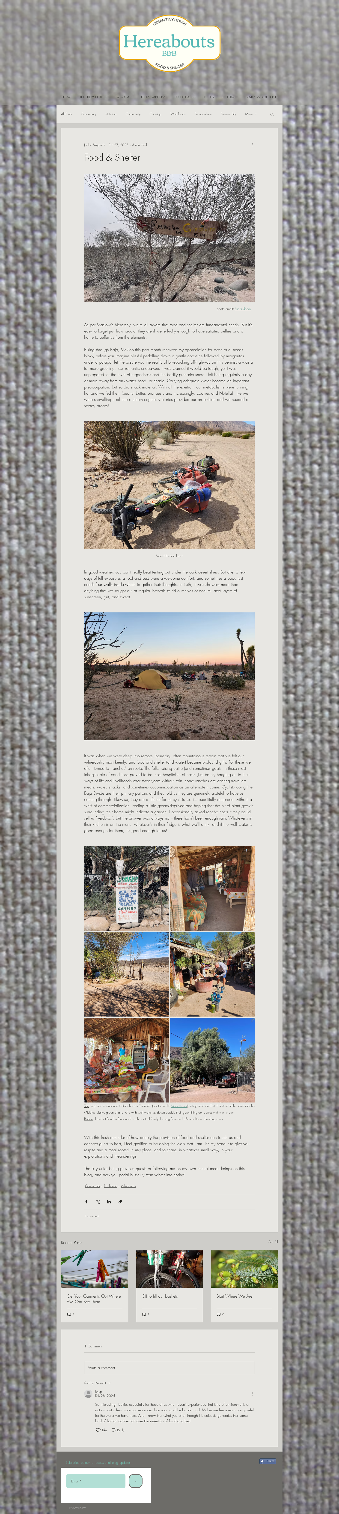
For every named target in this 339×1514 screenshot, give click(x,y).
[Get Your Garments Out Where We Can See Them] (94, 1269)
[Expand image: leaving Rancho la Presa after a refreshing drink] (212, 1060)
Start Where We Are (234, 1296)
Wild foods (177, 114)
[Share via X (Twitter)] (97, 1201)
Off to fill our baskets (160, 1296)
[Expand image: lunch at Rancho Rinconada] (126, 1060)
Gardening (88, 114)
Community (133, 114)
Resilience (110, 1186)
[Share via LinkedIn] (109, 1201)
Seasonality (228, 114)
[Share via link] (120, 1201)
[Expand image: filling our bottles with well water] (212, 974)
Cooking (155, 114)
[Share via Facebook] (86, 1201)
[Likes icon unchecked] (98, 1430)
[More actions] (252, 144)
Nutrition (110, 114)
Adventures (128, 1186)
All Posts (66, 114)
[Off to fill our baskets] (169, 1269)
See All (273, 1242)
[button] (272, 114)
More (249, 114)
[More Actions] (252, 1393)
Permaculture (203, 114)
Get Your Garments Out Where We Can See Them (94, 1298)
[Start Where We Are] (244, 1269)
